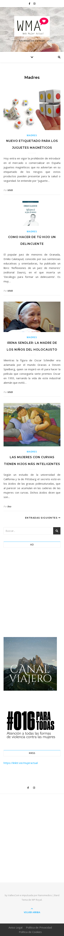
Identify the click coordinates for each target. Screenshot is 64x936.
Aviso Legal (15, 927)
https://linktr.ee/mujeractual (21, 763)
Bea (9, 506)
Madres (32, 135)
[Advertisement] (32, 593)
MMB (10, 190)
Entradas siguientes (41, 517)
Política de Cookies (30, 932)
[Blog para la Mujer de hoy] (32, 26)
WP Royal (37, 899)
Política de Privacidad (39, 927)
